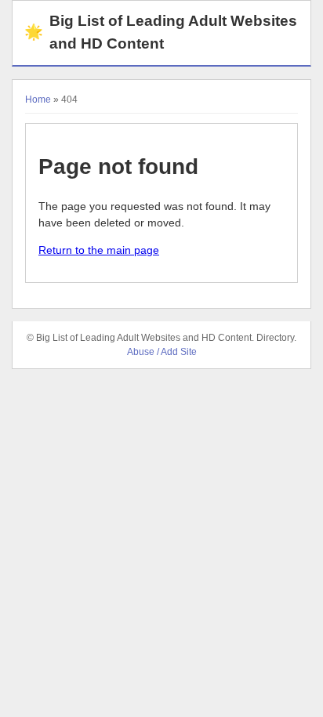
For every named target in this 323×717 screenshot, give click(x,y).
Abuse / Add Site (162, 351)
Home (38, 99)
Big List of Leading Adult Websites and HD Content (160, 32)
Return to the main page (98, 250)
